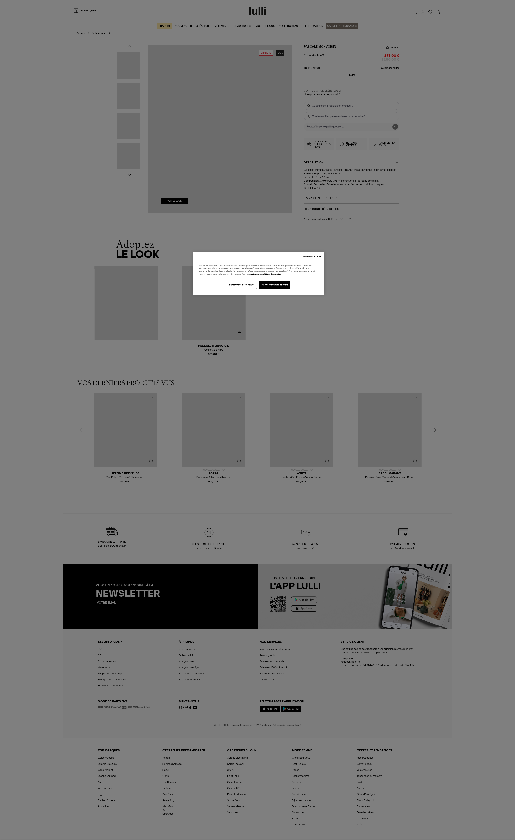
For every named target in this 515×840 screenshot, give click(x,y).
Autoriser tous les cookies (274, 285)
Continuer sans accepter (311, 256)
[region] (258, 273)
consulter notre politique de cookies (264, 274)
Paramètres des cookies (242, 285)
